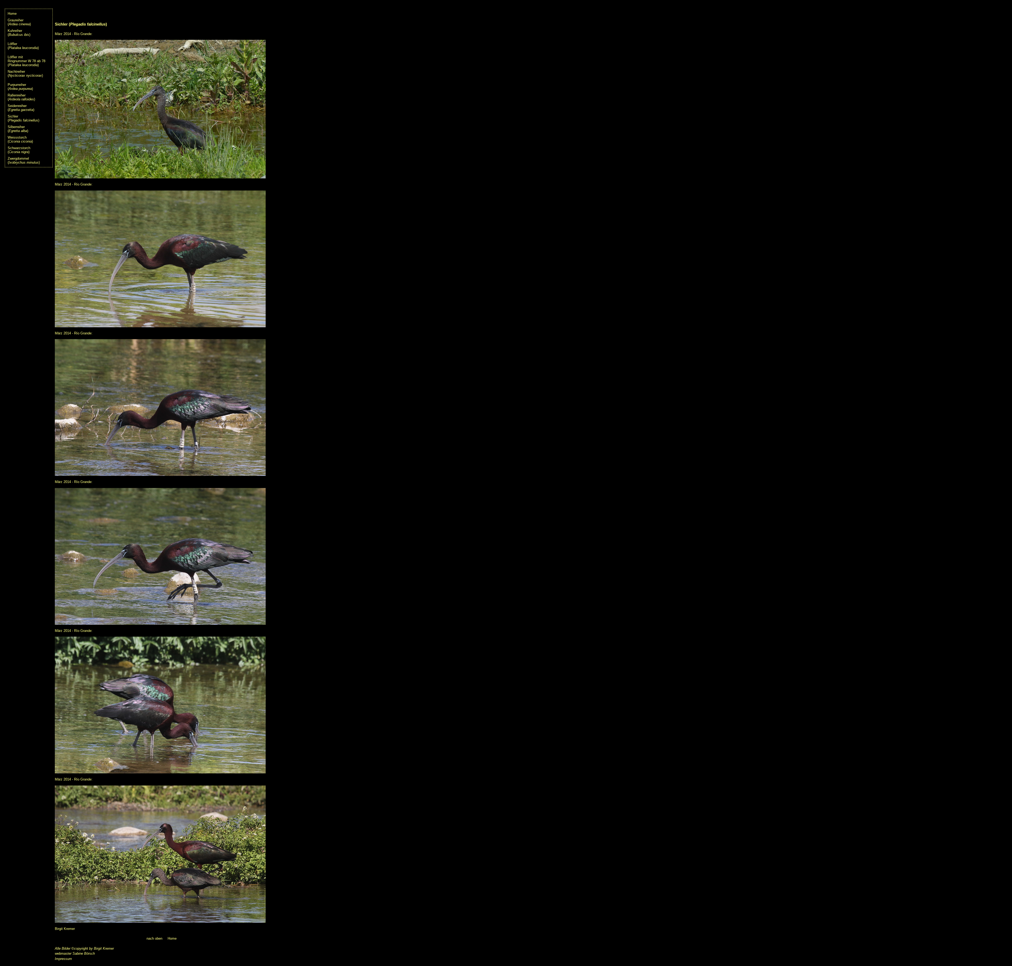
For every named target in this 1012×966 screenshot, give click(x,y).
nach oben (154, 938)
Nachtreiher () (25, 73)
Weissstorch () (20, 139)
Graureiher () (19, 22)
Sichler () (23, 118)
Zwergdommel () (24, 160)
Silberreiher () (18, 129)
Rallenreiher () (21, 97)
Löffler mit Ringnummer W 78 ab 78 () (26, 61)
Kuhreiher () (19, 33)
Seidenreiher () (21, 108)
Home (12, 14)
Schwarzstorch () (19, 150)
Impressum (63, 959)
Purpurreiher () (20, 87)
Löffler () (23, 46)
